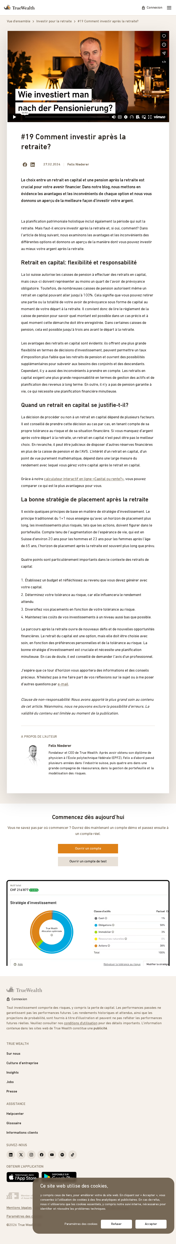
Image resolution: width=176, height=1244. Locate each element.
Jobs (10, 1082)
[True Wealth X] (21, 1154)
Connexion (154, 7)
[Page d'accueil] (19, 7)
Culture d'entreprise (22, 1063)
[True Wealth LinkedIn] (10, 1154)
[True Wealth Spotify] (62, 1154)
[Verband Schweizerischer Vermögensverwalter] (31, 1195)
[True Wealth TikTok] (72, 1154)
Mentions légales (19, 1208)
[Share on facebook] (25, 164)
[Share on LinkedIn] (32, 164)
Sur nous (13, 1054)
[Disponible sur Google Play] (59, 1177)
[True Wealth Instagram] (31, 1154)
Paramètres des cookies (24, 1216)
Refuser (116, 1224)
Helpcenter (15, 1114)
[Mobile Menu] (169, 7)
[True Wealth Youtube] (52, 1154)
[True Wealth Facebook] (41, 1154)
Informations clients (22, 1133)
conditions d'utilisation (80, 1023)
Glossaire (13, 1123)
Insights (12, 1072)
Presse (11, 1091)
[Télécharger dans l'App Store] (22, 1177)
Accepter (151, 1224)
